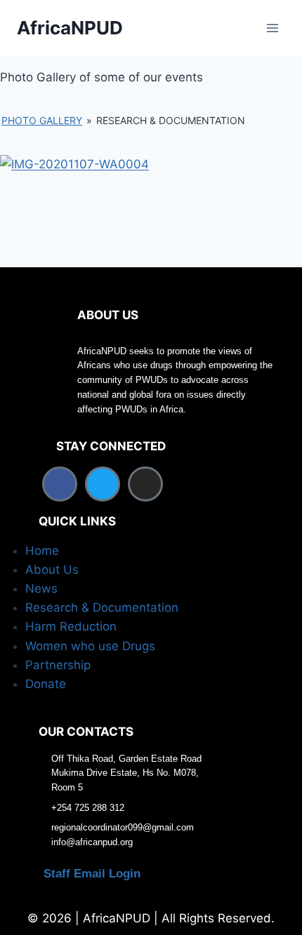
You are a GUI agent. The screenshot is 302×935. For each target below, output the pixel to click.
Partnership (58, 665)
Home (42, 551)
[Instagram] (145, 484)
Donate (45, 684)
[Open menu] (272, 28)
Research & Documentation (101, 607)
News (41, 588)
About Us (52, 570)
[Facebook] (59, 484)
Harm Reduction (71, 626)
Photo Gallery (41, 120)
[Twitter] (102, 484)
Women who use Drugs (90, 646)
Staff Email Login (92, 873)
